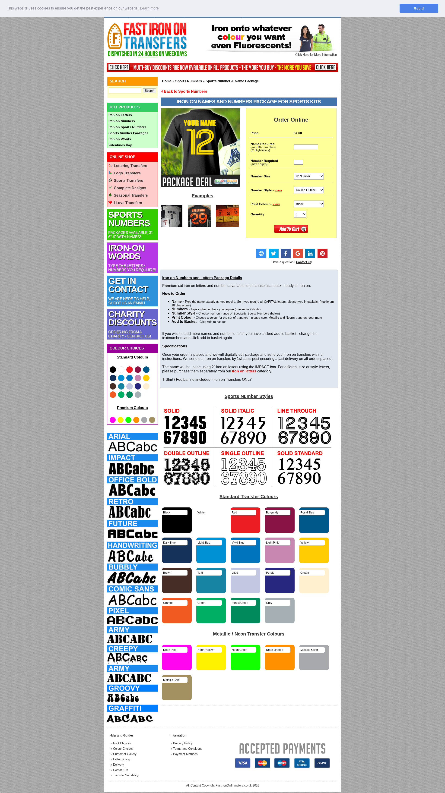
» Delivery (117, 764)
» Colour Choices (122, 748)
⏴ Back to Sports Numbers (184, 91)
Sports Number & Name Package (232, 81)
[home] (147, 57)
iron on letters (244, 371)
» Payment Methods (184, 754)
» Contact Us (119, 770)
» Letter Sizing (120, 759)
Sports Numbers (188, 81)
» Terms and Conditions (186, 748)
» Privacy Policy (182, 743)
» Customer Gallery (124, 754)
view (278, 190)
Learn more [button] (149, 8)
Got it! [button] (419, 8)
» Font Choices (121, 743)
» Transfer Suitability (124, 775)
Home (167, 81)
